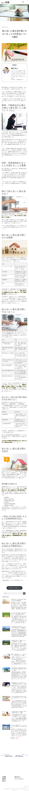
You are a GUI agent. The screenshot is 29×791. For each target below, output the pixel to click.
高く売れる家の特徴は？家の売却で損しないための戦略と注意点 (18, 613)
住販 (5, 2)
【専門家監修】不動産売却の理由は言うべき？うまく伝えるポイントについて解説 (18, 669)
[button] (23, 2)
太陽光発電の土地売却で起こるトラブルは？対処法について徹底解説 (18, 627)
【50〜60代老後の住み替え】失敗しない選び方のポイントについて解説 (18, 697)
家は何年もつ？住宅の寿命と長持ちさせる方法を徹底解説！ (18, 600)
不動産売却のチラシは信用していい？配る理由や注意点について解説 (18, 683)
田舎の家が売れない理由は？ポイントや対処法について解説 (18, 641)
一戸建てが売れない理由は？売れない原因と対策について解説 (18, 712)
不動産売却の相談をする (14, 588)
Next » (17, 738)
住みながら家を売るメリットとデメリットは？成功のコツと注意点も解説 (18, 726)
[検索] (24, 593)
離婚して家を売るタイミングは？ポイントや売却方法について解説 (18, 655)
